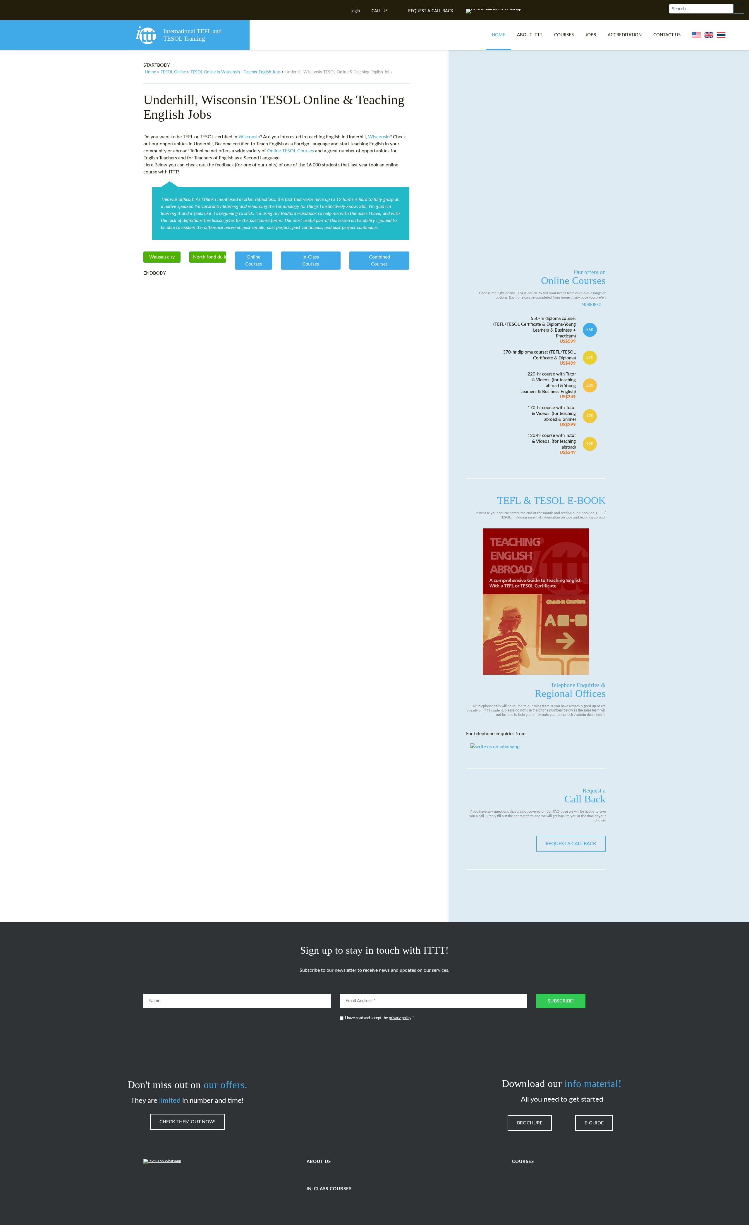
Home (498, 35)
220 (589, 385)
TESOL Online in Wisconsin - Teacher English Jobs (235, 72)
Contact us (667, 35)
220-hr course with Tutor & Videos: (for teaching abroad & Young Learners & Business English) (548, 385)
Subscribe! (561, 1001)
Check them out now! (187, 1121)
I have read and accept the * (379, 1018)
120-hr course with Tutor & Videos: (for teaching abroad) (552, 444)
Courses (564, 35)
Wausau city (162, 257)
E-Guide (594, 1123)
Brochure (529, 1123)
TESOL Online (173, 72)
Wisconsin (249, 137)
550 (589, 330)
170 (589, 416)
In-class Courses (329, 1189)
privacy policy (400, 1018)
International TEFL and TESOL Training (192, 35)
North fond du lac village (209, 257)
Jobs (590, 35)
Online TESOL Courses (290, 151)
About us (319, 1161)
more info (592, 304)
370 (589, 357)
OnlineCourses (253, 260)
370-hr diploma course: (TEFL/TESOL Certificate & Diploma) (539, 358)
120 (589, 444)
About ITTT (529, 35)
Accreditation (625, 35)
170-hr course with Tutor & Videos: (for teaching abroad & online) (552, 416)
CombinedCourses (379, 260)
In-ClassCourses (310, 260)
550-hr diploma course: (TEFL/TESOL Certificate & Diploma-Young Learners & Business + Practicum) (534, 330)
